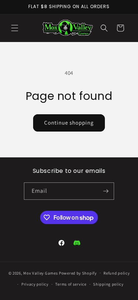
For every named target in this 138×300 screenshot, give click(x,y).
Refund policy (116, 273)
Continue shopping (69, 122)
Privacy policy (35, 284)
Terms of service (70, 284)
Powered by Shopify (78, 272)
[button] (15, 28)
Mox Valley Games (40, 272)
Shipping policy (108, 284)
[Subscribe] (106, 191)
